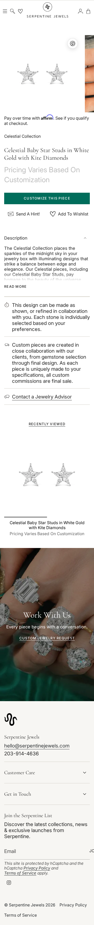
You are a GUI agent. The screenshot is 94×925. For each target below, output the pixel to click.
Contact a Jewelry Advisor (42, 397)
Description (15, 238)
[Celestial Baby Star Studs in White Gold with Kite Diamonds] (47, 474)
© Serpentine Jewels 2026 (29, 904)
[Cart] (88, 11)
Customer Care (19, 772)
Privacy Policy (37, 868)
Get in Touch (17, 794)
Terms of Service (20, 873)
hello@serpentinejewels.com (36, 746)
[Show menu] (5, 11)
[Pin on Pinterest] (42, 73)
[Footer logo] (10, 719)
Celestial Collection (22, 136)
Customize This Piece (47, 198)
